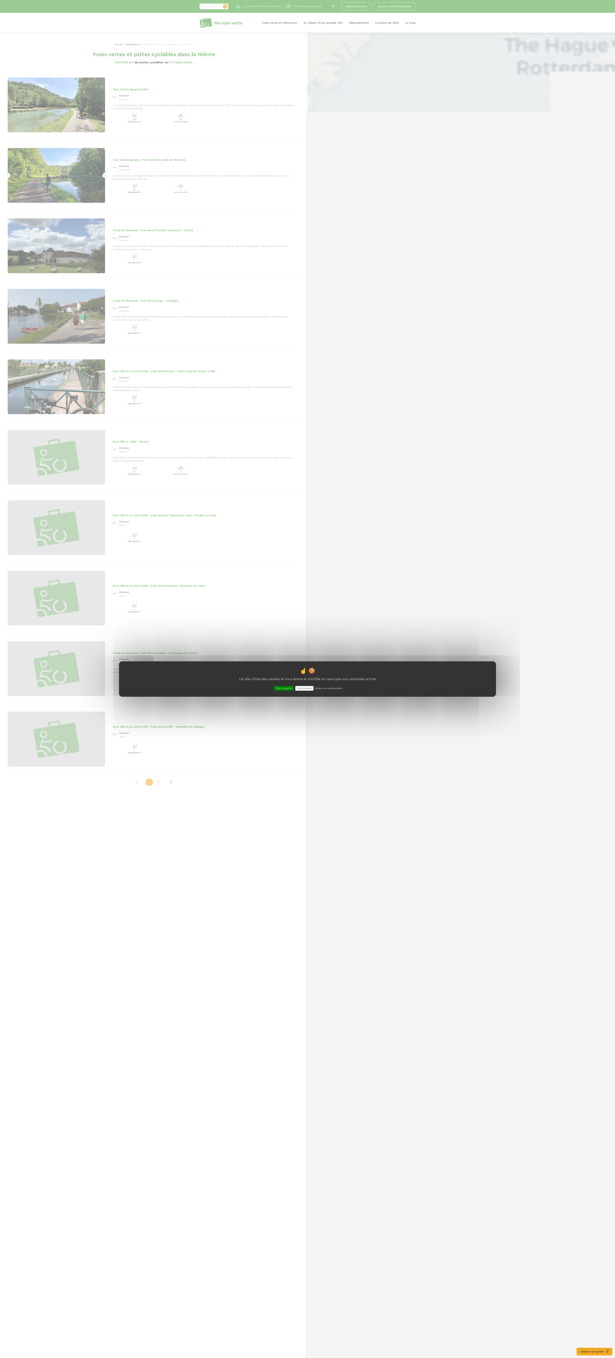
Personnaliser (304, 688)
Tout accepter (283, 688)
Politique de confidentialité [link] (328, 688)
